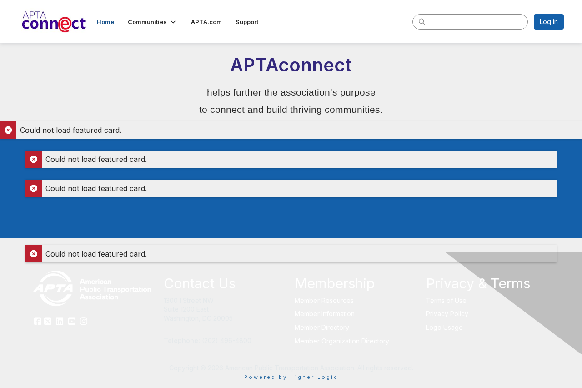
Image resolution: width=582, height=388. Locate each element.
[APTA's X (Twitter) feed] (48, 322)
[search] (421, 21)
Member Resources (324, 300)
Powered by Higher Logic (291, 377)
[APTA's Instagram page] (84, 322)
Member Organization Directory (342, 341)
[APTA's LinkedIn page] (60, 322)
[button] (152, 22)
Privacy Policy (447, 313)
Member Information (325, 313)
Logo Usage (444, 327)
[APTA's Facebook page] (37, 322)
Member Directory (322, 327)
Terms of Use (446, 300)
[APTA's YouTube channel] (72, 322)
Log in (549, 21)
